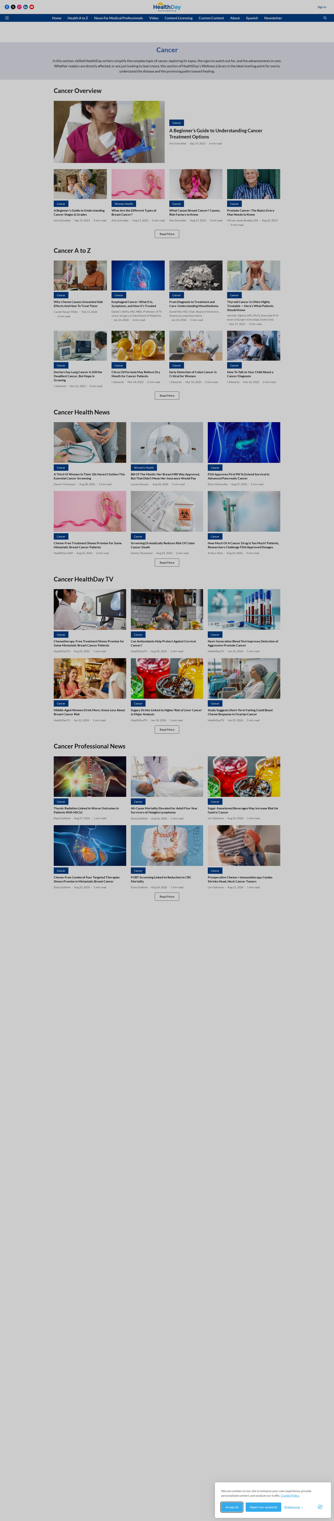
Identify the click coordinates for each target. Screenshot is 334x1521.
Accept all (231, 1507)
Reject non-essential (263, 1507)
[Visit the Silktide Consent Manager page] (320, 1507)
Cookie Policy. (290, 1495)
